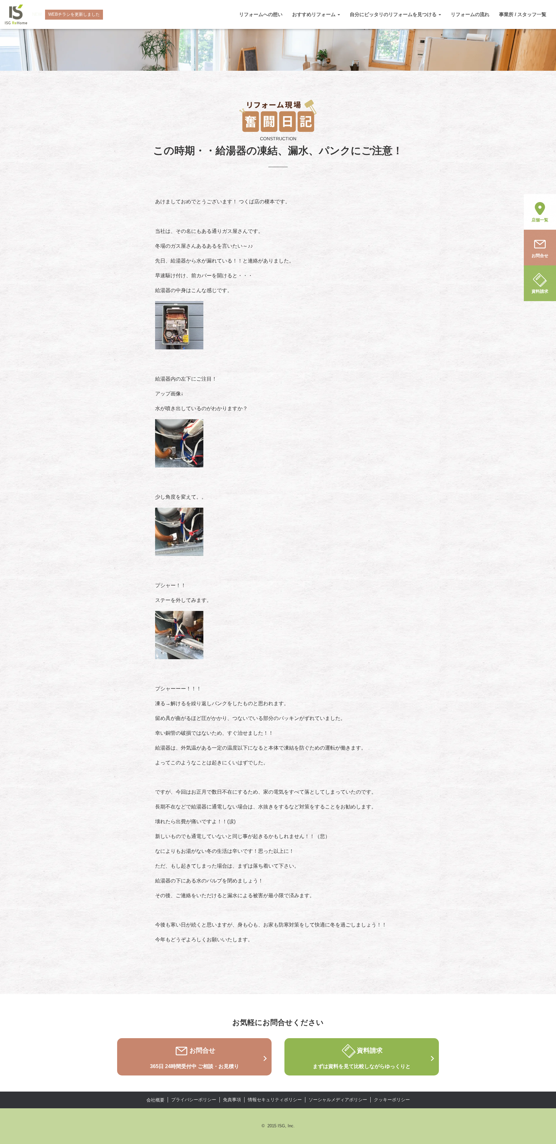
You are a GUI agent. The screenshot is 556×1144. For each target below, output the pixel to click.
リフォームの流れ (470, 14)
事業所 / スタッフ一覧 (522, 14)
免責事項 (232, 1099)
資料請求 (540, 291)
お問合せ (540, 255)
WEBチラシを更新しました (74, 14)
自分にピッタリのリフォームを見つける (394, 14)
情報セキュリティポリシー (275, 1099)
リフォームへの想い (261, 14)
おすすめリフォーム (314, 14)
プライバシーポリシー (193, 1099)
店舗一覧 (540, 219)
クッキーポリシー (392, 1099)
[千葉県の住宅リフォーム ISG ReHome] (16, 14)
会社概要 (155, 1099)
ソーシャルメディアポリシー (338, 1099)
